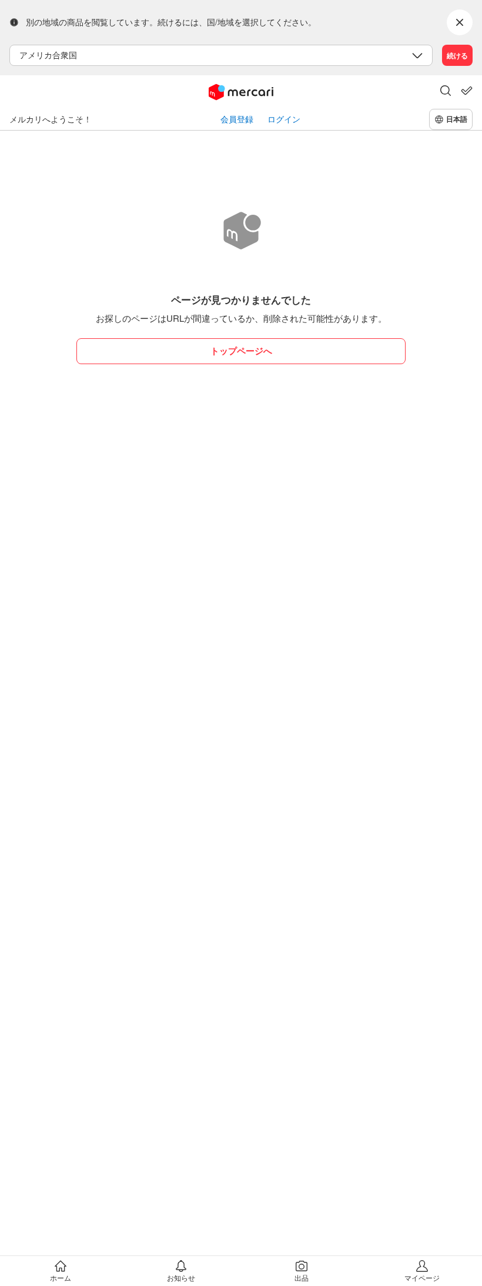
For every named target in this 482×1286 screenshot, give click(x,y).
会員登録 (236, 119)
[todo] (467, 91)
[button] (445, 91)
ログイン (283, 119)
